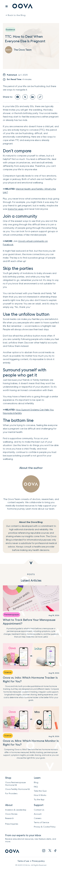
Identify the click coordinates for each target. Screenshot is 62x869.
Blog (36, 782)
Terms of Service (41, 822)
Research (9, 818)
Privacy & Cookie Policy (45, 827)
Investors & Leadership (15, 810)
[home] (22, 6)
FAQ (36, 787)
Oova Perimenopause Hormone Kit (15, 783)
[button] (6, 6)
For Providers (11, 793)
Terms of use (23, 861)
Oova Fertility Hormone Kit (17, 789)
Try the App (39, 799)
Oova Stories (11, 814)
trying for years (16, 208)
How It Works (40, 795)
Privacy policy (38, 861)
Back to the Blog (16, 15)
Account (37, 814)
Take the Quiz (40, 791)
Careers (37, 818)
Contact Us (39, 810)
